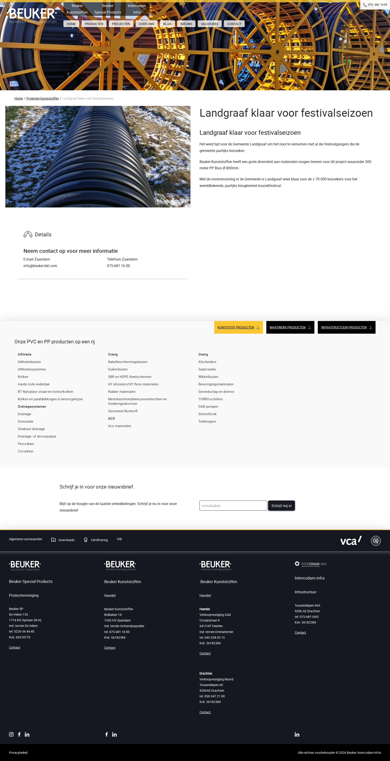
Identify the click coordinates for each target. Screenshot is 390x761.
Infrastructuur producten (344, 327)
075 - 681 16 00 (377, 4)
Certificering (99, 540)
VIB (119, 539)
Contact (14, 647)
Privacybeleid (18, 752)
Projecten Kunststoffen (42, 98)
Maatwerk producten (288, 327)
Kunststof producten (236, 327)
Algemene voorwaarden (25, 539)
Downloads (66, 540)
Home (18, 98)
